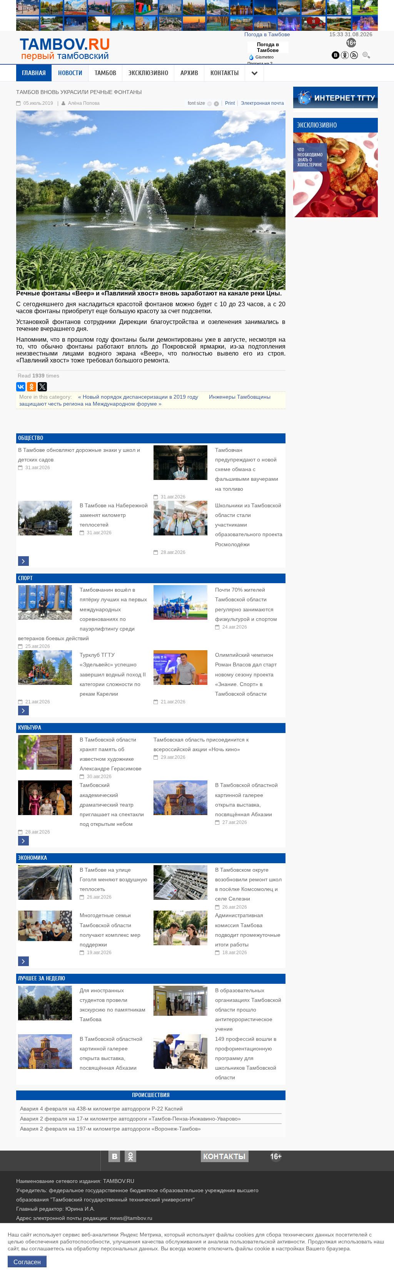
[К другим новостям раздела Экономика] (23, 961)
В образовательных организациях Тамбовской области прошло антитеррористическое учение (248, 1009)
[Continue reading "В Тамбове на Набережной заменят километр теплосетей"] (45, 516)
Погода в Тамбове (268, 34)
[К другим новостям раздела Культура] (23, 841)
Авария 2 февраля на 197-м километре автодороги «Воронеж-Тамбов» (110, 1129)
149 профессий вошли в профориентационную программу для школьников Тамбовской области (245, 1058)
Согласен (27, 1261)
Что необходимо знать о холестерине (309, 157)
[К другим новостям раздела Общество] (23, 561)
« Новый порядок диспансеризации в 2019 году (139, 397)
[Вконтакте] (335, 55)
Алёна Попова (84, 103)
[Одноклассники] (345, 55)
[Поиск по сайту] (366, 55)
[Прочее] (254, 73)
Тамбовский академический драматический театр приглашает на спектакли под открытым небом (112, 804)
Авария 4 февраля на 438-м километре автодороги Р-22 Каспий (101, 1109)
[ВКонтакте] (20, 386)
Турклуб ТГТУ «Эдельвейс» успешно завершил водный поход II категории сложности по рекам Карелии (113, 674)
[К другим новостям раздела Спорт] (23, 710)
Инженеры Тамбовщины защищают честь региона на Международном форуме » (144, 400)
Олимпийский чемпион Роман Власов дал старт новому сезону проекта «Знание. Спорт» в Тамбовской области (246, 674)
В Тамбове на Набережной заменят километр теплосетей (114, 515)
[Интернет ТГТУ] (335, 97)
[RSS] (354, 55)
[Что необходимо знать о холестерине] (335, 175)
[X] (42, 386)
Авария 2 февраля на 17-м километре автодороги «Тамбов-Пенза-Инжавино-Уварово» (130, 1119)
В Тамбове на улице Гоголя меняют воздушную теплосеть (113, 879)
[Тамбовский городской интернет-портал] (64, 49)
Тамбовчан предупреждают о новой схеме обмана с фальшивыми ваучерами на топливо (246, 469)
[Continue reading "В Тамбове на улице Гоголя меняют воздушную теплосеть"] (45, 880)
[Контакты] (225, 1156)
